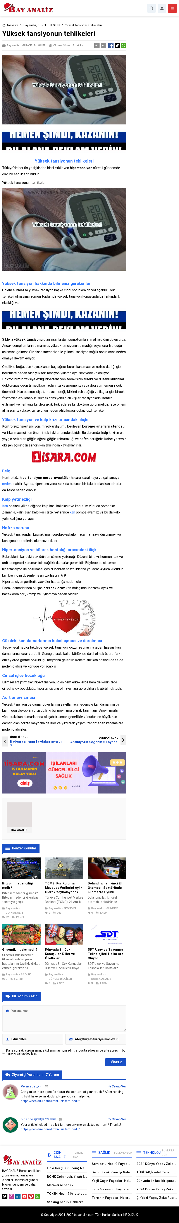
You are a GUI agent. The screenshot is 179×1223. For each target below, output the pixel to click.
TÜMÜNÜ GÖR (123, 1152)
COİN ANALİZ (14, 912)
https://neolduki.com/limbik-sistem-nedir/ (50, 1101)
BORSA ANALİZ (101, 978)
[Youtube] (24, 1196)
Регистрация (31, 1086)
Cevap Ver (119, 1086)
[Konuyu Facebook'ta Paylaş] (111, 45)
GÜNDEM (112, 908)
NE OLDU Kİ (130, 1214)
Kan (5, 506)
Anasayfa (12, 25)
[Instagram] (11, 1196)
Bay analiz (30, 25)
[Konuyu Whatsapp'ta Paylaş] (123, 45)
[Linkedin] (18, 1196)
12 (7, 917)
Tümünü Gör (78, 1155)
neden (7, 484)
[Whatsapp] (37, 1196)
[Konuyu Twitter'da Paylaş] (117, 45)
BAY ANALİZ (19, 830)
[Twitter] (4, 1196)
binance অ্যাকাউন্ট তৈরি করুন (38, 1119)
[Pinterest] (31, 1196)
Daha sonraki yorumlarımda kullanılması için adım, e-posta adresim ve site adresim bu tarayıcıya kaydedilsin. (66, 1052)
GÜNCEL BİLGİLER (49, 25)
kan (72, 512)
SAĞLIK (26, 974)
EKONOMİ (70, 908)
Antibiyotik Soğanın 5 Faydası (94, 742)
